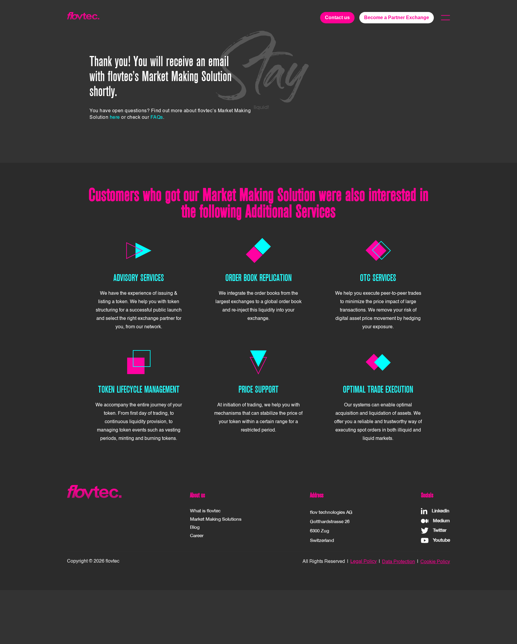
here (115, 117)
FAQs (156, 117)
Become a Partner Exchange (396, 17)
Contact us (337, 17)
